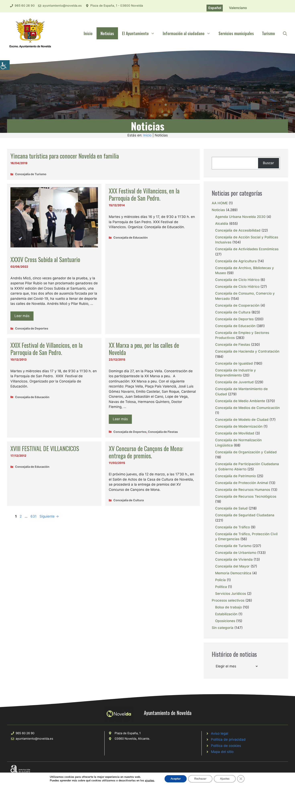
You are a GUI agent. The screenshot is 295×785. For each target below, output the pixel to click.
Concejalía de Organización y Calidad (246, 452)
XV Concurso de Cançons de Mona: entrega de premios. (146, 452)
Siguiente (49, 516)
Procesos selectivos (228, 600)
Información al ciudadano (183, 33)
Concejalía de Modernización (238, 426)
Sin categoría (222, 628)
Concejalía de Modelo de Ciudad (242, 420)
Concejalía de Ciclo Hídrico (237, 280)
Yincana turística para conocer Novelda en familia (64, 155)
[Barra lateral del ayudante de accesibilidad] (5, 65)
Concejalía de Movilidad (234, 433)
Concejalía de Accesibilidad (237, 230)
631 (34, 516)
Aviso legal (219, 733)
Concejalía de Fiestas (163, 431)
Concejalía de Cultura (128, 500)
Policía (220, 580)
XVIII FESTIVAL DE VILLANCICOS (44, 448)
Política (221, 587)
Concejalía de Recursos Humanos (242, 490)
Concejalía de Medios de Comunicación (247, 408)
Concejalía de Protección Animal (241, 483)
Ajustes (225, 779)
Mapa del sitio (222, 752)
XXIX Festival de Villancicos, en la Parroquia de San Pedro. (46, 349)
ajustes (149, 780)
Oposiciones (225, 621)
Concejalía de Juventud (234, 382)
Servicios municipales (236, 33)
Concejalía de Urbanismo (235, 553)
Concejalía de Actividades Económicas (247, 249)
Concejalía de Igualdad (234, 363)
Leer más (22, 316)
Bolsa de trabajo (228, 607)
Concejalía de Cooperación (237, 305)
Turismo (268, 33)
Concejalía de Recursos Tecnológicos (245, 496)
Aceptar (176, 779)
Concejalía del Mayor (232, 566)
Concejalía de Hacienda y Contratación (247, 351)
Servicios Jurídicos (230, 594)
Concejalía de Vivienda (234, 559)
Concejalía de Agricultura (236, 261)
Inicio (88, 33)
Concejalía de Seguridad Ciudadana (244, 515)
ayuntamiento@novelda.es (62, 5)
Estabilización (226, 614)
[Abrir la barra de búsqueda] (285, 33)
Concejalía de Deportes (31, 328)
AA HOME (220, 203)
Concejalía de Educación (130, 237)
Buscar (268, 163)
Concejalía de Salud (231, 508)
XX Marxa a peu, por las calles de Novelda (144, 349)
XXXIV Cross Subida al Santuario (45, 259)
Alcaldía (221, 224)
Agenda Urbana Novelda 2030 (240, 217)
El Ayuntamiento (135, 33)
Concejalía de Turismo (30, 174)
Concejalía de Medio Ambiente (240, 401)
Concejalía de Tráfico (232, 527)
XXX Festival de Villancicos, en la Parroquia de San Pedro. (144, 194)
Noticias (107, 33)
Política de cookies (226, 746)
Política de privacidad (228, 739)
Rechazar (200, 779)
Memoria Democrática (233, 573)
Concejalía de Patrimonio (235, 476)
